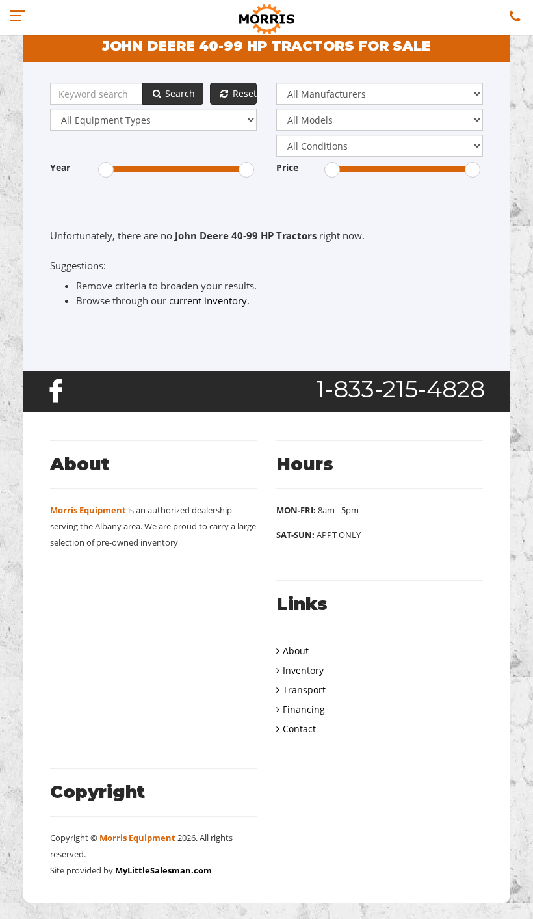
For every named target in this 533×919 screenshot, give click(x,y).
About (296, 651)
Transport (304, 690)
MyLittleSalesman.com (163, 870)
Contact (299, 729)
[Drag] (106, 170)
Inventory (303, 670)
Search (178, 93)
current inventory (208, 301)
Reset (243, 93)
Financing (304, 709)
